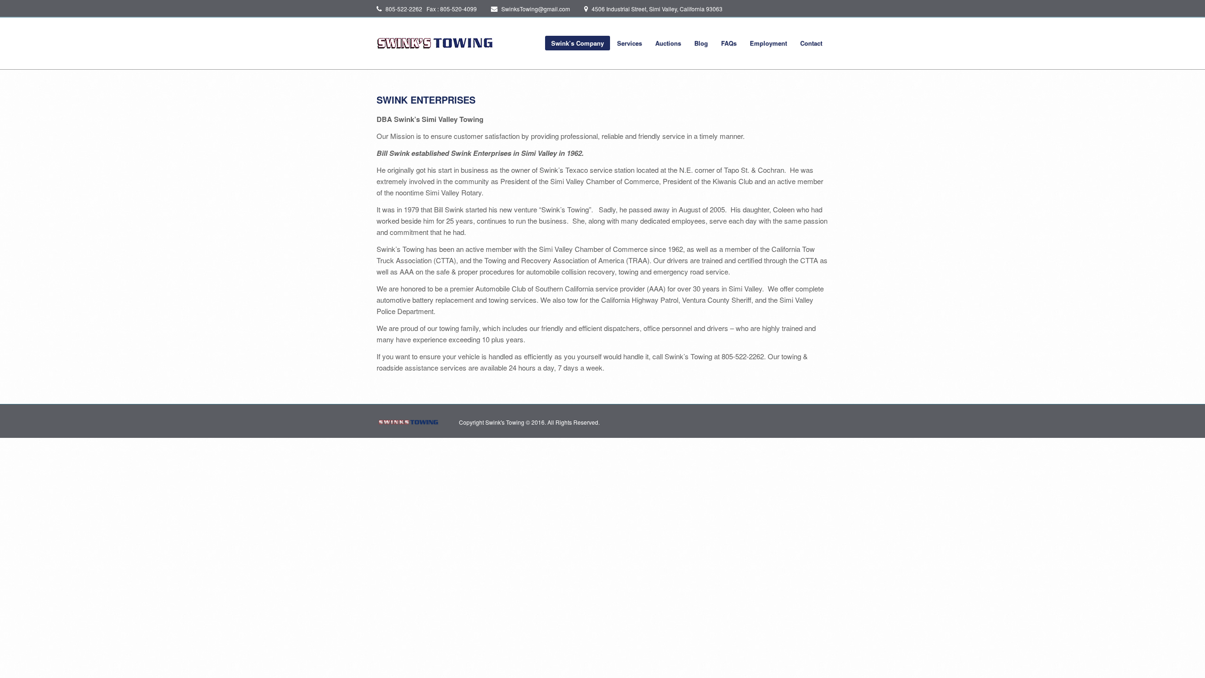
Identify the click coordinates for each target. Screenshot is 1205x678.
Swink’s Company (577, 43)
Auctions (668, 43)
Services (629, 43)
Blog (701, 43)
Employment (768, 43)
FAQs (729, 43)
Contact (811, 43)
